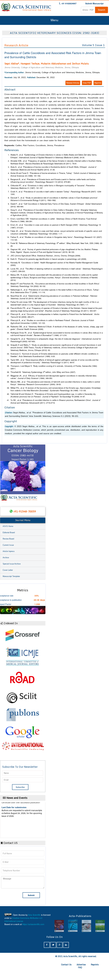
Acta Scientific (34, 914)
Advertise (81, 964)
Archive (6, 557)
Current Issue (8, 545)
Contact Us (66, 964)
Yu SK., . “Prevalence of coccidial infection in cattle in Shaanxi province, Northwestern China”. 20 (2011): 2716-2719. (55, 401)
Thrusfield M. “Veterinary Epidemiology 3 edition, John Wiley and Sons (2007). (43, 372)
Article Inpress (9, 551)
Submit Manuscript (94, 3)
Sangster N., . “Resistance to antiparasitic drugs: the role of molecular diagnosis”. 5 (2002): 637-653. (56, 340)
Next (41, 472)
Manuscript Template (11, 576)
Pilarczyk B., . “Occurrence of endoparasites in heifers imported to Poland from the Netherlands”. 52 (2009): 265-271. (55, 315)
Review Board (8, 539)
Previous (3, 472)
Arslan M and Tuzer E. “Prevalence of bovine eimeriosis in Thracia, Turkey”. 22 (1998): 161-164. (55, 174)
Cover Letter (8, 570)
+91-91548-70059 (24, 511)
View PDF (87, 82)
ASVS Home (8, 526)
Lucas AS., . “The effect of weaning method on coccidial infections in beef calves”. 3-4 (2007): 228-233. (57, 270)
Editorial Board (9, 532)
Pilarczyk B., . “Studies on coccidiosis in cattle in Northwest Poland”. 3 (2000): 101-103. (52, 321)
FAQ (80, 967)
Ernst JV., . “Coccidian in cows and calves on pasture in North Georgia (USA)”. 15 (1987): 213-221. (56, 226)
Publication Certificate (13, 816)
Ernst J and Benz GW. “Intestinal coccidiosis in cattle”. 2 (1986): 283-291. (54, 220)
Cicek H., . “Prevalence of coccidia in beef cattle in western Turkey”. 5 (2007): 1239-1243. (56, 193)
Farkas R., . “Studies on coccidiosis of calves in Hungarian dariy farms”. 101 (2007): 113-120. (56, 238)
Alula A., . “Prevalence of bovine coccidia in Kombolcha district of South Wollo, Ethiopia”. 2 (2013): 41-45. (53, 168)
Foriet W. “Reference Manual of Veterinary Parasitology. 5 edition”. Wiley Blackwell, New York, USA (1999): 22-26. (57, 244)
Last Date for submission (14, 827)
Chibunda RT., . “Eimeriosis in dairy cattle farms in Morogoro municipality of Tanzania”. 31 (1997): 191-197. (53, 186)
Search (101, 9)
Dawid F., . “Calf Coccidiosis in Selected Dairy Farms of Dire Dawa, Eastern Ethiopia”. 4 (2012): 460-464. (56, 205)
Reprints (97, 82)
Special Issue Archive (12, 564)
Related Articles (72, 82)
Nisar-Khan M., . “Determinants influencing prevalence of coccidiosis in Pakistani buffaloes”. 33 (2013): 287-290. (54, 297)
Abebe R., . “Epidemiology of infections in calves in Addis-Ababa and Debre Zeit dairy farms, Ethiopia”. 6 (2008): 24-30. (54, 156)
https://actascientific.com (33, 924)
